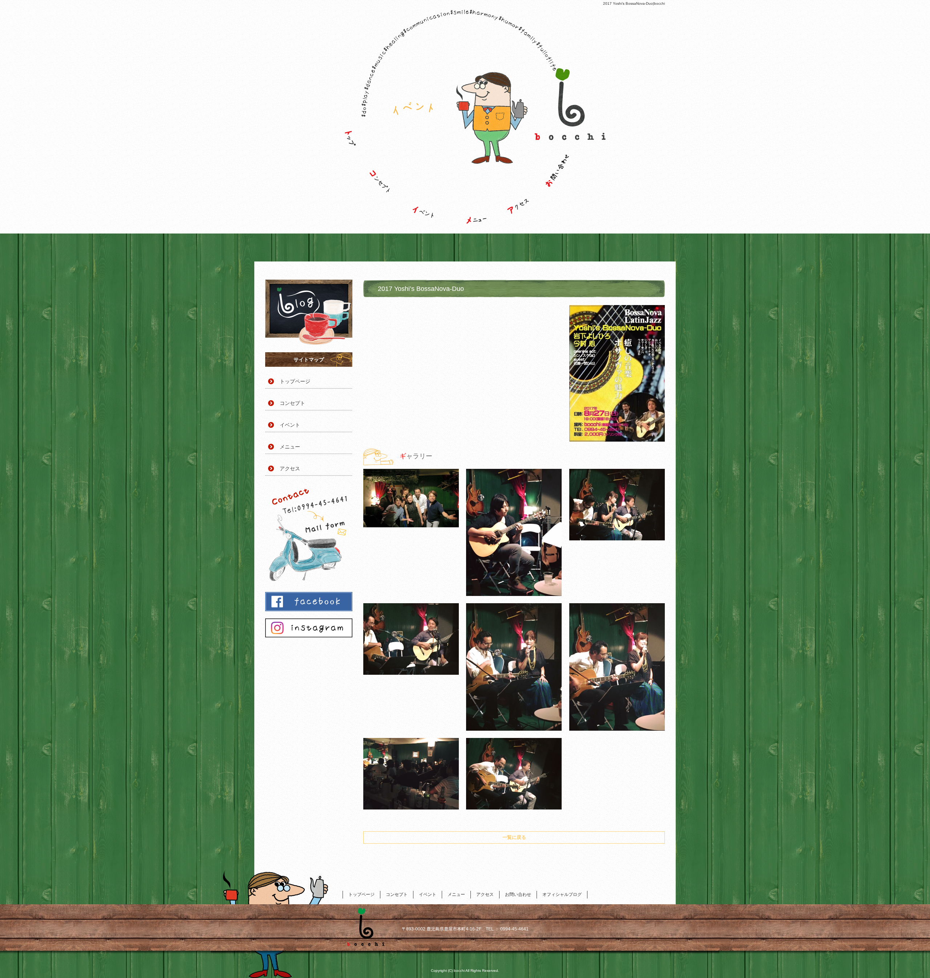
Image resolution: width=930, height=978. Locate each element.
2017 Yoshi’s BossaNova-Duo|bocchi (634, 3)
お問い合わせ (565, 179)
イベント (427, 179)
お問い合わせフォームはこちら (308, 534)
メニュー (470, 179)
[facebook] (308, 609)
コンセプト (387, 179)
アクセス (517, 179)
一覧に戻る (514, 837)
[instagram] (308, 635)
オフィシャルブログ (308, 312)
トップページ (347, 179)
